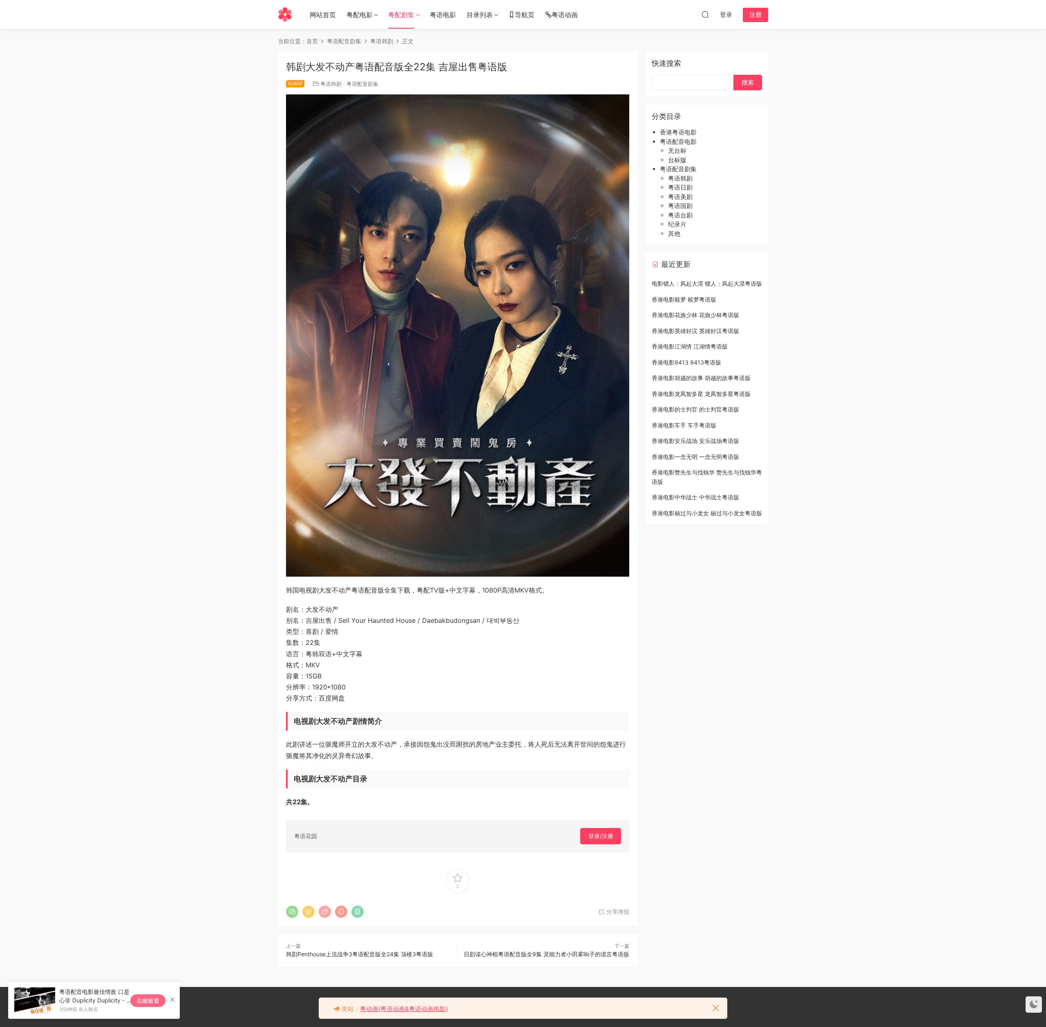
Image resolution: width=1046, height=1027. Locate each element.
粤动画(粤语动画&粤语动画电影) (404, 1009)
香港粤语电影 (678, 132)
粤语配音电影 (678, 141)
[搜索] (705, 14)
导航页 (524, 15)
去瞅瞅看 (147, 1000)
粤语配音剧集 (362, 84)
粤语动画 (565, 15)
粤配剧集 (401, 15)
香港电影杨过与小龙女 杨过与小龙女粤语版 (707, 513)
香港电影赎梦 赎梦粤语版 (684, 299)
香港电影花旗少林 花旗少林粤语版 (695, 314)
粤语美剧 (680, 197)
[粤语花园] (285, 14)
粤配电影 (359, 15)
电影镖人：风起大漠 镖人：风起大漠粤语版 (707, 283)
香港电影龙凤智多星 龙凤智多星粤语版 (701, 393)
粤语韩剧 (331, 84)
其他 (674, 233)
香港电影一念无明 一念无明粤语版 (695, 456)
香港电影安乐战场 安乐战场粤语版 (695, 440)
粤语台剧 (680, 215)
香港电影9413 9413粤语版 (686, 362)
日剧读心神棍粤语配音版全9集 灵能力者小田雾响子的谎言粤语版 (546, 954)
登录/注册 (600, 835)
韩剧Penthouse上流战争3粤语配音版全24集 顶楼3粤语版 (359, 954)
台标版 (677, 160)
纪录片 (677, 224)
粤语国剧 (680, 206)
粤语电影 (443, 15)
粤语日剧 (680, 187)
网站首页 (323, 15)
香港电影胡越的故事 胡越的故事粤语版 (701, 377)
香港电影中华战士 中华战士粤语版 (695, 497)
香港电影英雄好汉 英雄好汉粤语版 (695, 330)
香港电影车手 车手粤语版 (684, 425)
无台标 (677, 150)
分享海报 (617, 911)
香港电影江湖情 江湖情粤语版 (690, 346)
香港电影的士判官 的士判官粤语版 (695, 409)
